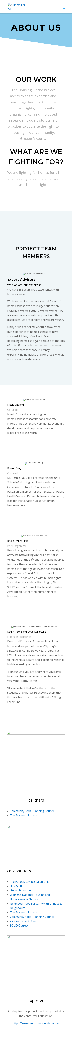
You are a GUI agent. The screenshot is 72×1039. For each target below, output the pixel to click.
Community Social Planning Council (32, 811)
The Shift (16, 886)
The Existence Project (23, 815)
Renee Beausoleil (21, 890)
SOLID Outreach (20, 925)
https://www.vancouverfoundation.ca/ (36, 1023)
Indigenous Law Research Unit (29, 882)
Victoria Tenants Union (24, 921)
